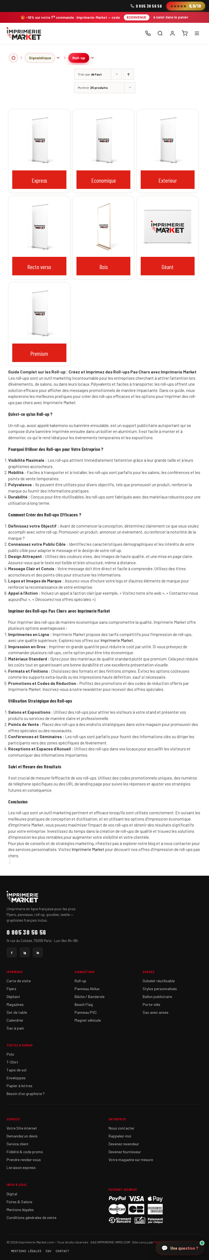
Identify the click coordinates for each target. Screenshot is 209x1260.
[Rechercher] (160, 33)
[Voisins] (58, 57)
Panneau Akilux (87, 988)
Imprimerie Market (116, 640)
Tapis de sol (16, 1070)
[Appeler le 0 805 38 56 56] (147, 33)
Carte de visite (19, 980)
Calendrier (15, 1020)
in (37, 952)
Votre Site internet (22, 1128)
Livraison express (21, 1167)
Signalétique (40, 57)
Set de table (17, 1012)
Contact (62, 1251)
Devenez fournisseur (125, 1151)
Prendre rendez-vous (24, 1159)
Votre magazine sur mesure (131, 1159)
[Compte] (172, 33)
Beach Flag (84, 1004)
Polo (10, 1054)
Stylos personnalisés (160, 988)
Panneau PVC (86, 1012)
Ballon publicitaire (157, 996)
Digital (12, 1194)
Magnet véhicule (88, 1020)
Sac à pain (15, 1028)
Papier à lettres (19, 1085)
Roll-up (78, 57)
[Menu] (196, 33)
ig (24, 952)
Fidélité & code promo (25, 1151)
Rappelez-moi (120, 1136)
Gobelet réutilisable (159, 980)
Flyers (11, 988)
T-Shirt (12, 1062)
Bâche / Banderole (89, 996)
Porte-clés (151, 1004)
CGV (48, 1251)
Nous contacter (121, 1128)
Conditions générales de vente (31, 1217)
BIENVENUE (136, 17)
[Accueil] (24, 33)
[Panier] (184, 33)
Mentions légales (20, 1209)
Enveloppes (16, 1077)
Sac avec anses (155, 1012)
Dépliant (13, 996)
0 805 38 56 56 (149, 6)
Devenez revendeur (124, 1144)
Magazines (15, 1004)
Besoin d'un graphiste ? (26, 1093)
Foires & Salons (19, 1201)
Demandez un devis (22, 1136)
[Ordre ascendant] (128, 74)
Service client (18, 1144)
